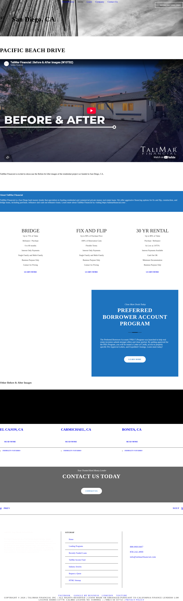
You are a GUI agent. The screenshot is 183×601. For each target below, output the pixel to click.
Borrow (70, 2)
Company (99, 2)
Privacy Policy (135, 600)
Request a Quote (75, 574)
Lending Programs (76, 546)
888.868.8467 (136, 547)
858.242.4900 (136, 552)
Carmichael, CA (76, 429)
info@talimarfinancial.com (143, 557)
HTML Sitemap (75, 580)
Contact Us (113, 2)
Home (64, 2)
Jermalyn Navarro (11, 450)
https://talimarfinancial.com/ (113, 202)
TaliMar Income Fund (77, 560)
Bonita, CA (131, 429)
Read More (10, 442)
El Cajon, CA (11, 429)
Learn (89, 2)
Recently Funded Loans (78, 553)
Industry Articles (75, 567)
